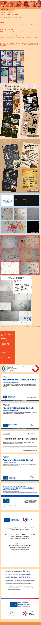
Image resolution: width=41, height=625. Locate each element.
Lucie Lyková (13, 17)
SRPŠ (2, 362)
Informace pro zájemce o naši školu (7, 335)
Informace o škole (4, 331)
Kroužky (2, 349)
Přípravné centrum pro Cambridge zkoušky (5, 344)
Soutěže (2, 360)
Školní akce (3, 352)
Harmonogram (3, 338)
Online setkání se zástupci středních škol (7, 326)
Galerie (2, 354)
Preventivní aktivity (4, 347)
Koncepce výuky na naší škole (7, 340)
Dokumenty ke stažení (5, 357)
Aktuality (4, 12)
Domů (1, 12)
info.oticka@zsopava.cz (5, 9)
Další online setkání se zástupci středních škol (31, 326)
